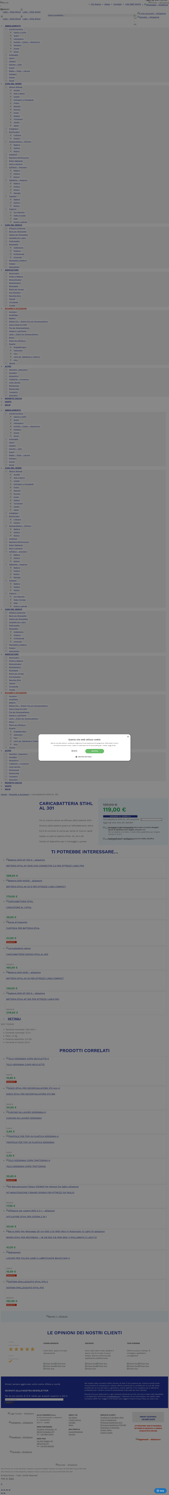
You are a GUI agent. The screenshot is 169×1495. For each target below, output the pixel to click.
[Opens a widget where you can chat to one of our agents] (160, 1491)
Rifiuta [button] (74, 751)
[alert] (84, 747)
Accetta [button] (95, 751)
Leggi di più (112, 745)
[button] (84, 757)
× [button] (128, 737)
